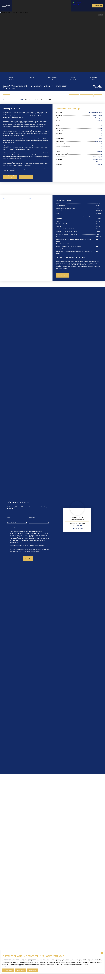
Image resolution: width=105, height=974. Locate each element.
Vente (5, 100)
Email (8, 517)
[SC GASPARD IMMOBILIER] (78, 5)
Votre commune (11, 522)
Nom (30, 513)
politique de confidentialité (32, 551)
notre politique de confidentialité (11, 966)
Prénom (9, 513)
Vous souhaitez (32, 520)
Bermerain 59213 (18, 100)
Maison (10, 100)
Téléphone (32, 517)
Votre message (11, 527)
